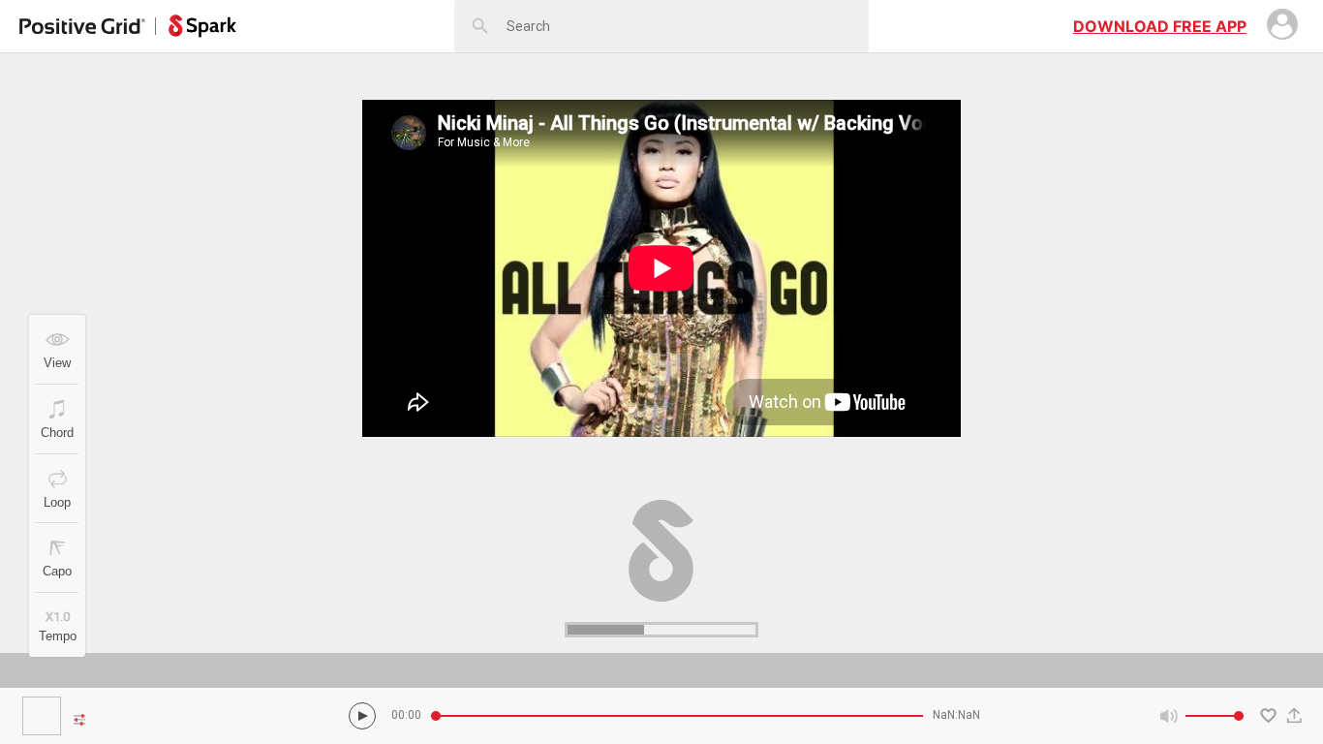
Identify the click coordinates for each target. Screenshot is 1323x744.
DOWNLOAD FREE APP (1159, 26)
